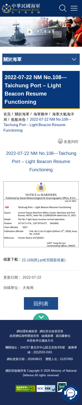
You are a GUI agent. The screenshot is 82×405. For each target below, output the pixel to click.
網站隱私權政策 (27, 331)
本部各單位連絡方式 (40, 340)
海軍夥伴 (40, 114)
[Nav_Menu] (74, 8)
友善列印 (71, 142)
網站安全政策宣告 (51, 331)
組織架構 (47, 336)
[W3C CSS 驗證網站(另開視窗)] (46, 388)
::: (1, 312)
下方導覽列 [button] (41, 316)
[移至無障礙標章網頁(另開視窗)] (25, 388)
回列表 (41, 303)
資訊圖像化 (63, 336)
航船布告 (18, 119)
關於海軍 (22, 114)
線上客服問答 (71, 393)
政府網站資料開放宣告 (24, 336)
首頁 (7, 114)
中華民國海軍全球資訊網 (26, 8)
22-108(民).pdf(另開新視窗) (43, 260)
